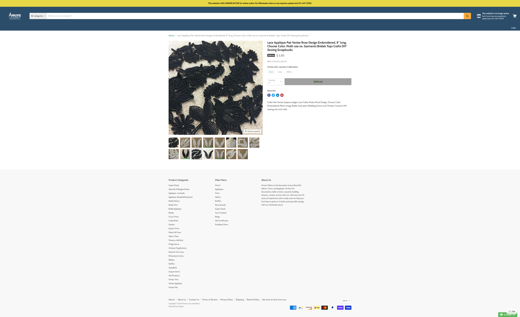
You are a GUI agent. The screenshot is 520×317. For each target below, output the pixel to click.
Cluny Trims (174, 216)
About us (182, 299)
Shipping (240, 299)
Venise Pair (173, 287)
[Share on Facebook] (269, 95)
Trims (217, 193)
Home (171, 35)
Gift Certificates (221, 220)
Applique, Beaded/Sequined (180, 197)
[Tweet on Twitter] (273, 95)
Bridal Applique (175, 209)
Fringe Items (174, 244)
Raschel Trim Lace (176, 252)
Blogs (217, 216)
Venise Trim (173, 279)
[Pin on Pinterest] (282, 95)
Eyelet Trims (174, 228)
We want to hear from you (274, 299)
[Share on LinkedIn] (277, 95)
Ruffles (172, 264)
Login (513, 28)
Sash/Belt (173, 268)
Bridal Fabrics (174, 201)
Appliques (219, 189)
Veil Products (174, 275)
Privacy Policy (226, 299)
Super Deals (174, 185)
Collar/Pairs (173, 220)
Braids (171, 213)
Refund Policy (253, 299)
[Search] (467, 16)
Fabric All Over (175, 232)
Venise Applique (175, 283)
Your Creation (221, 213)
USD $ (344, 301)
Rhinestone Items (176, 256)
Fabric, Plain (174, 236)
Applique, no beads (177, 193)
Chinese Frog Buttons (177, 248)
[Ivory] (280, 74)
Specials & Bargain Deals (179, 189)
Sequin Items (174, 271)
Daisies (172, 224)
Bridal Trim (173, 205)
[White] (289, 74)
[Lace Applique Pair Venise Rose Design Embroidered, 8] (173, 142)
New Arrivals (220, 205)
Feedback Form (221, 224)
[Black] (271, 74)
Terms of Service (209, 299)
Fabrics (218, 197)
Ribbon (172, 260)
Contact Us (194, 299)
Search (172, 299)
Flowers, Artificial (176, 240)
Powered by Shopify (176, 306)
